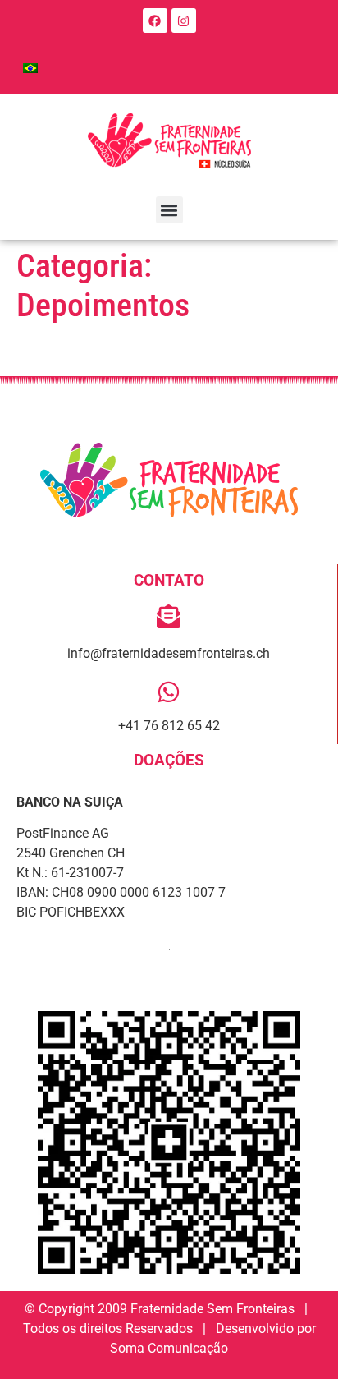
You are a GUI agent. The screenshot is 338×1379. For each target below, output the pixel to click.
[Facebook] (155, 20)
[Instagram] (183, 20)
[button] (169, 209)
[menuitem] (30, 68)
